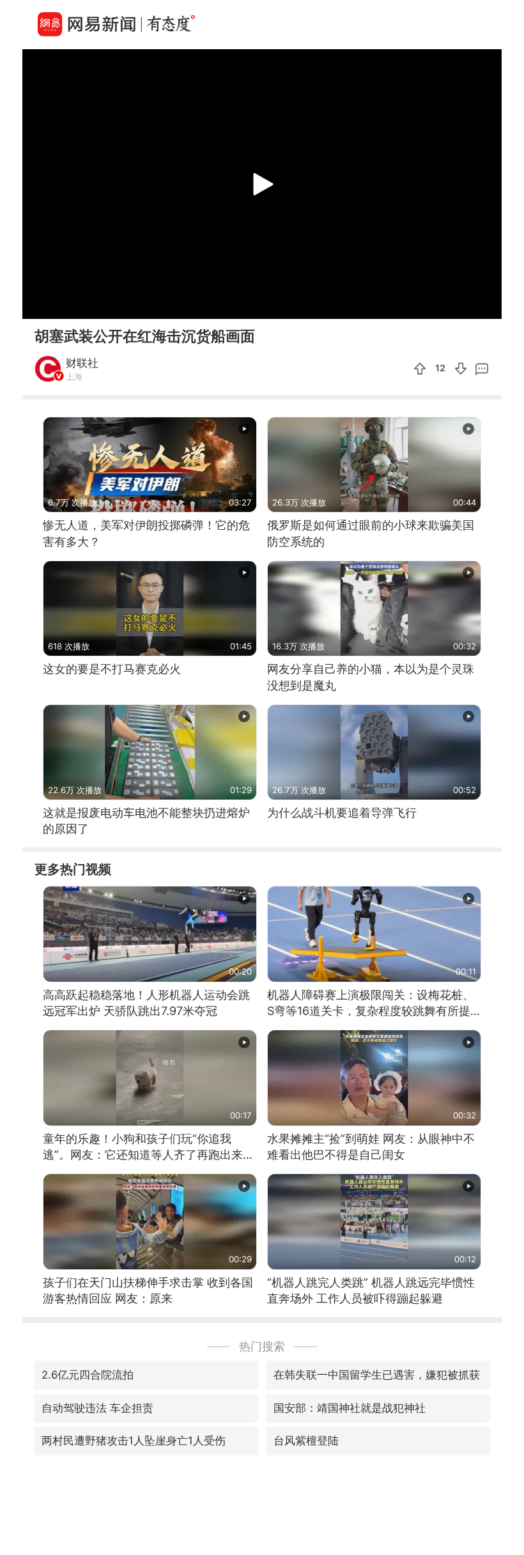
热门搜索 (262, 1346)
